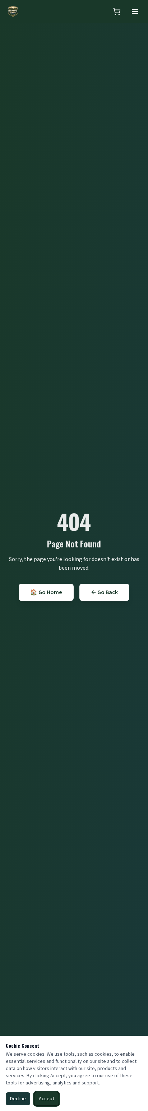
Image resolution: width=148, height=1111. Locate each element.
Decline (18, 1098)
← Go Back (104, 592)
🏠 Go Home (46, 592)
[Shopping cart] (117, 11)
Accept (46, 1098)
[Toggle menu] (135, 11)
